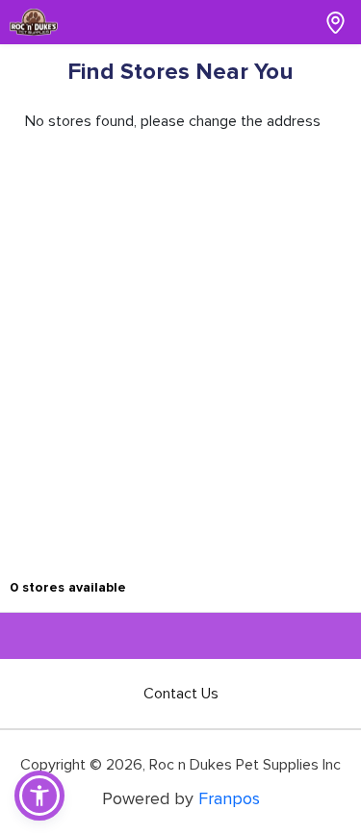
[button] (39, 795)
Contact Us (181, 693)
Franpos (229, 798)
